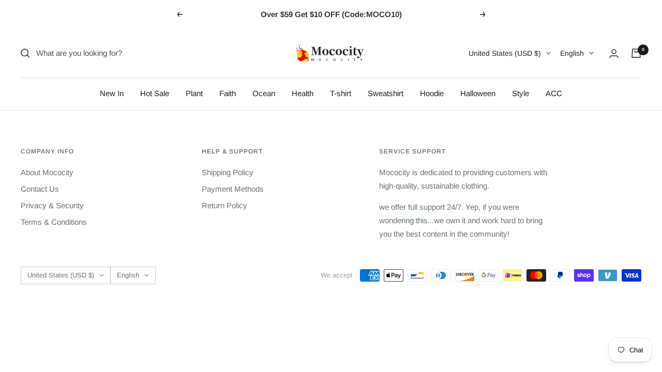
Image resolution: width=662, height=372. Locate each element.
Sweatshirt (385, 93)
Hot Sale (154, 93)
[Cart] (636, 53)
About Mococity (47, 172)
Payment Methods (233, 188)
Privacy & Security (52, 205)
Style (520, 93)
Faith (227, 93)
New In (112, 93)
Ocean (263, 93)
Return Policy (224, 205)
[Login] (614, 53)
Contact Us (40, 188)
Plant (194, 93)
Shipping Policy (227, 172)
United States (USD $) (505, 53)
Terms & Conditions (54, 222)
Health (302, 93)
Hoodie (432, 93)
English (572, 53)
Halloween (477, 93)
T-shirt (340, 93)
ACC (554, 93)
